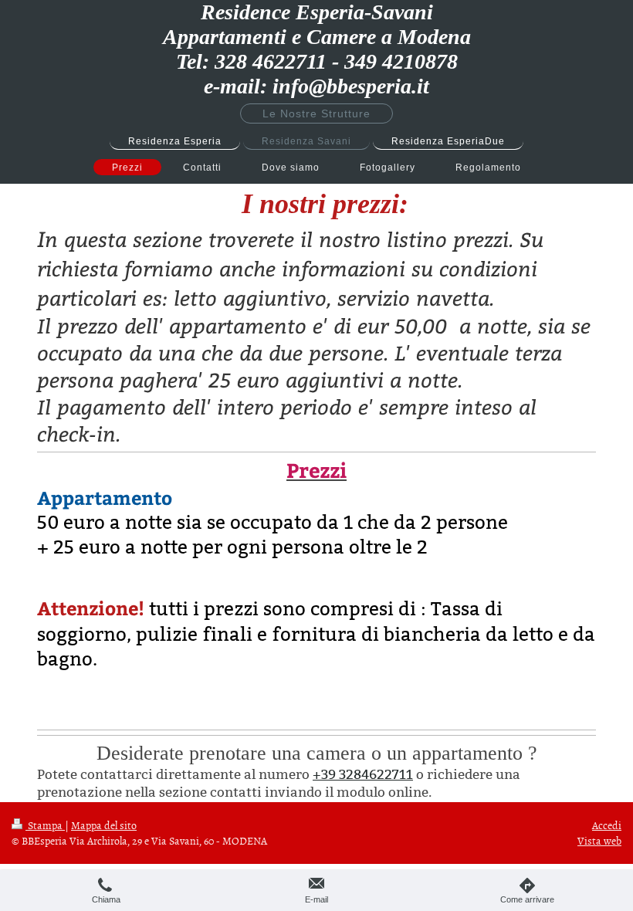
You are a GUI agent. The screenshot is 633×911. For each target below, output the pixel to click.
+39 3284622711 (363, 775)
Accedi (606, 825)
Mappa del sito (104, 825)
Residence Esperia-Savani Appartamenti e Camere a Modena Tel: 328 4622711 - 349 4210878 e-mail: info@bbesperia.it (317, 49)
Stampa (45, 825)
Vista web (599, 840)
